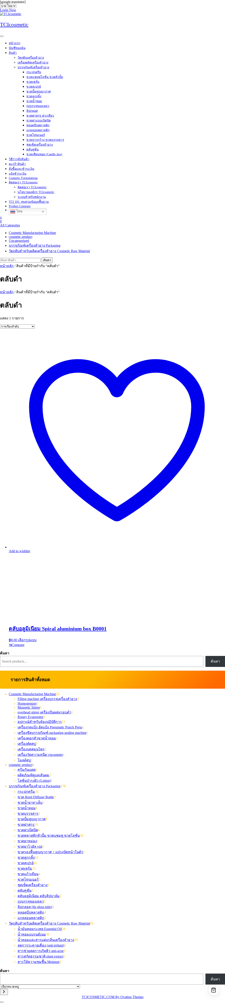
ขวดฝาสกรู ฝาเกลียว (40, 115)
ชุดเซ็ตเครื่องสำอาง (39, 144)
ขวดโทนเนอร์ (35, 135)
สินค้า (13, 52)
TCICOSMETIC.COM (112, 997)
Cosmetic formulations (23, 178)
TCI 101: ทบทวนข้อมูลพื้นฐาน (29, 201)
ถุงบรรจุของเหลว (37, 106)
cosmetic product (20, 237)
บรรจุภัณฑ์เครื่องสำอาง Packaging (34, 245)
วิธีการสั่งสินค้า (19, 159)
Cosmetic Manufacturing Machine (32, 233)
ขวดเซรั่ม (32, 81)
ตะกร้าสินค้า (17, 164)
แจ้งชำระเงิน (17, 173)
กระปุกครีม (33, 72)
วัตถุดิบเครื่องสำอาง (31, 57)
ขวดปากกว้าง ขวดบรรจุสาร (45, 139)
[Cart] (214, 990)
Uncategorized (19, 241)
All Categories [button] (10, 225)
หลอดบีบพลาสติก (37, 125)
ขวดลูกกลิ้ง (33, 96)
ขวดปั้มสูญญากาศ (38, 91)
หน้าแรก (14, 43)
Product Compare (20, 206)
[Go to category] (4, 992)
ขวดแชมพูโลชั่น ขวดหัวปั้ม (44, 77)
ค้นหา (47, 260)
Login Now (8, 10)
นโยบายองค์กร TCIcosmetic (36, 192)
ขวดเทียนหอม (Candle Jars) (44, 154)
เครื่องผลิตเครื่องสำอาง (33, 62)
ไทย (18, 211)
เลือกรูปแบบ (27, 640)
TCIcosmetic (14, 24)
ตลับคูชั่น (32, 149)
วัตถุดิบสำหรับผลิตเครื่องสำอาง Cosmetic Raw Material (49, 251)
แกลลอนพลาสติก (37, 130)
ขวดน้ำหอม (34, 101)
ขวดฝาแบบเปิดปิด (38, 120)
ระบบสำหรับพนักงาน (32, 197)
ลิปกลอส (32, 110)
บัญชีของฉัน (17, 48)
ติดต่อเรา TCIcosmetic (23, 182)
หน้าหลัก (7, 266)
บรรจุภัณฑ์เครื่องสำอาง (33, 67)
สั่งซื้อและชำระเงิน (21, 168)
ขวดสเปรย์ (33, 86)
